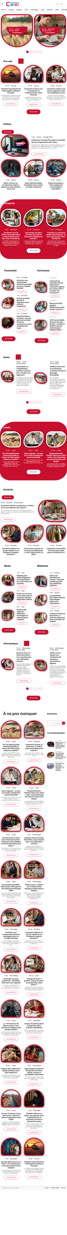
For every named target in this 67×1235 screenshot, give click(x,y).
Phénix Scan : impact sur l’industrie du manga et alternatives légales (56, 658)
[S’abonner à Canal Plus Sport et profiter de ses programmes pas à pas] (15, 145)
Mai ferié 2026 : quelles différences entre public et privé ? (57, 306)
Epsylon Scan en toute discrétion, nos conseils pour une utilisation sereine (24, 657)
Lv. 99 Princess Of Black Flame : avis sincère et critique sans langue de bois (11, 1026)
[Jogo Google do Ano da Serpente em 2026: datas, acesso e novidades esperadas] (34, 1053)
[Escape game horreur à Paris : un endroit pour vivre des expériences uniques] (11, 1147)
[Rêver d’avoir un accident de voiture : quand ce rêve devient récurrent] (11, 168)
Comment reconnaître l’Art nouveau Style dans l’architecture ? (56, 550)
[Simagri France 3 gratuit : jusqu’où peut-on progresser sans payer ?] (34, 963)
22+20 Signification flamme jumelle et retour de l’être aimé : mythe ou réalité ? (11, 456)
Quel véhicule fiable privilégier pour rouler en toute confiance (33, 185)
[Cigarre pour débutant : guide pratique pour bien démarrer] (11, 1053)
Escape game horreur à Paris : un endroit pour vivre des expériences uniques (11, 1164)
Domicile (51, 29)
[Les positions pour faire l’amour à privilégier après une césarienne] (40, 600)
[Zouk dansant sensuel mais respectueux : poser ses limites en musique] (50, 754)
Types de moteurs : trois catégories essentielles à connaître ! (56, 186)
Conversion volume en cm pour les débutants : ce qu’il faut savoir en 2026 (33, 551)
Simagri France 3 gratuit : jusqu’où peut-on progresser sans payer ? (34, 981)
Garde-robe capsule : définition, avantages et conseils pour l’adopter (22, 614)
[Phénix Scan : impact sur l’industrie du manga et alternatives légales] (40, 665)
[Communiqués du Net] (12, 4)
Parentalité (10, 270)
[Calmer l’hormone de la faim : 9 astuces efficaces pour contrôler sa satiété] (40, 618)
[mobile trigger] (3, 4)
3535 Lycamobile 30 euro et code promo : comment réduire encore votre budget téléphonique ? (57, 325)
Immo (6, 357)
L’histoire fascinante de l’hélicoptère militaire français (11, 90)
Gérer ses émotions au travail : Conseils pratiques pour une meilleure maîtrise (57, 580)
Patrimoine (43, 270)
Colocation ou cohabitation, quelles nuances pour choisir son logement (23, 370)
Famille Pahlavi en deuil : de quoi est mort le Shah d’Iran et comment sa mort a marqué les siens (34, 1117)
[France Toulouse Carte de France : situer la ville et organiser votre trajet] (11, 1098)
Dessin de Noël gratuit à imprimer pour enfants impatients (23, 302)
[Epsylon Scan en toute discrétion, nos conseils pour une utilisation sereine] (7, 664)
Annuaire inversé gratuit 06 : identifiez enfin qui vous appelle (11, 980)
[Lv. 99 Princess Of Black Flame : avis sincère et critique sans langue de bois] (11, 1008)
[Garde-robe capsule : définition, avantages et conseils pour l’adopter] (7, 615)
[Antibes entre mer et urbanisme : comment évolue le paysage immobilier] (40, 378)
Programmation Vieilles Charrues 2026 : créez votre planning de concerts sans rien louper (56, 457)
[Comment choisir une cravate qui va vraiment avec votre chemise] (33, 74)
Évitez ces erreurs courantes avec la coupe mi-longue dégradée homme (24, 596)
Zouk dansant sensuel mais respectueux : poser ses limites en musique (60, 755)
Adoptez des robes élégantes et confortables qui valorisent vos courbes (24, 579)
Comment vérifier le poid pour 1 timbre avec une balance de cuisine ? (17, 506)
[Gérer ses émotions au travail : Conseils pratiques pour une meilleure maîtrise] (40, 581)
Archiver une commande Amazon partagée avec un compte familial (24, 284)
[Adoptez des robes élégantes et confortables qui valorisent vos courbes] (7, 580)
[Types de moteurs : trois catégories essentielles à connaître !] (56, 168)
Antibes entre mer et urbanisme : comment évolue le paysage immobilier (58, 370)
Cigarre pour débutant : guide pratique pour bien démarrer (11, 1070)
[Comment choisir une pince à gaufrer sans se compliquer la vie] (56, 74)
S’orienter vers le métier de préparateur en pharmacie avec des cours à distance (11, 235)
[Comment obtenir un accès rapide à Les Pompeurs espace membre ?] (11, 534)
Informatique (10, 643)
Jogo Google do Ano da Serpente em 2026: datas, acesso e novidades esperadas (34, 1071)
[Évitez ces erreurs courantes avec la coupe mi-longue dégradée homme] (7, 597)
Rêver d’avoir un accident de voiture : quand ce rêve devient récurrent (11, 186)
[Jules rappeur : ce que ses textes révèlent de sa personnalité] (33, 439)
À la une (7, 61)
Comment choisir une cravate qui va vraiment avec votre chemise (33, 91)
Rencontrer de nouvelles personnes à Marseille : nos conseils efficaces (59, 767)
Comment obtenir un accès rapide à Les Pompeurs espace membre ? (11, 551)
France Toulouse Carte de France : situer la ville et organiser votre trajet (11, 1116)
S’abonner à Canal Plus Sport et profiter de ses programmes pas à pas (48, 141)
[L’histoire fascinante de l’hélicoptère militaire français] (11, 74)
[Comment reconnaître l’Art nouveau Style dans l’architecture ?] (56, 534)
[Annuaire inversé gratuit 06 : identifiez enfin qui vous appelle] (11, 963)
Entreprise (9, 203)
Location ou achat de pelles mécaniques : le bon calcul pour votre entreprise (56, 235)
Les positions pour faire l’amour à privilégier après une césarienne (57, 599)
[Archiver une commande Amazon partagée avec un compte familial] (7, 285)
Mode (7, 565)
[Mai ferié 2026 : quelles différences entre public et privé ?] (40, 307)
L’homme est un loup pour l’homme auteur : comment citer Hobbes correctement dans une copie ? (11, 841)
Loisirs (17, 29)
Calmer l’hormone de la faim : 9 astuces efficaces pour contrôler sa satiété (57, 617)
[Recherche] (57, 4)
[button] (27, 51)
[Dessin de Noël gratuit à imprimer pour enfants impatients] (7, 303)
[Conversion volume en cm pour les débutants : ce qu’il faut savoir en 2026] (33, 534)
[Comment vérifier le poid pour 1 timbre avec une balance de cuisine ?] (52, 511)
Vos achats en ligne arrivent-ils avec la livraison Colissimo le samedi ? (33, 235)
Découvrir (7, 132)
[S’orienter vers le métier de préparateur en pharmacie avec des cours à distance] (11, 218)
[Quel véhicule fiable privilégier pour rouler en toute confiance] (33, 168)
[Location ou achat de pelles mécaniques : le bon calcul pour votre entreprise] (56, 218)
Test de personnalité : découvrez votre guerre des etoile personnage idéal (11, 887)
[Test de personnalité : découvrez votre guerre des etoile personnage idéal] (11, 869)
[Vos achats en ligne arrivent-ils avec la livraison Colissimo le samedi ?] (33, 218)
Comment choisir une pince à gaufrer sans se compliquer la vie (56, 90)
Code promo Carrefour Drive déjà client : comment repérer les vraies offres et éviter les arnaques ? (57, 287)
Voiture (7, 124)
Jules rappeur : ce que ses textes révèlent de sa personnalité (33, 455)
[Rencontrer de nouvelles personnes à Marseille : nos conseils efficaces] (50, 766)
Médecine (42, 565)
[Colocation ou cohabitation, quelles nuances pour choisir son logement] (7, 376)
